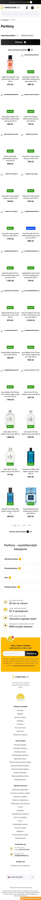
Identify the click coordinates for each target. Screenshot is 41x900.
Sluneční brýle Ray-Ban (20, 765)
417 (30, 525)
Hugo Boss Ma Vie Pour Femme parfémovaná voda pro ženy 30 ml (31, 235)
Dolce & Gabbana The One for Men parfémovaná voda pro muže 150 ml (31, 315)
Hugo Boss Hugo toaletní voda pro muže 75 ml (30, 157)
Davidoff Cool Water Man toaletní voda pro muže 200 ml (30, 471)
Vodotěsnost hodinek (20, 814)
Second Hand (20, 727)
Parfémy (20, 724)
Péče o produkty (20, 817)
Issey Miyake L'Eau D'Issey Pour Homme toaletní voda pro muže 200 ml (10, 394)
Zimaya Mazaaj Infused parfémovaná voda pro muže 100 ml (30, 511)
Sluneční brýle (20, 717)
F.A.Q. (20, 821)
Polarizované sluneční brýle (20, 762)
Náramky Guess (20, 758)
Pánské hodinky (20, 745)
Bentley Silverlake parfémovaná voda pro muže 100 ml (10, 158)
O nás (20, 807)
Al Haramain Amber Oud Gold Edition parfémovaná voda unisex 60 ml (10, 119)
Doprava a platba (20, 796)
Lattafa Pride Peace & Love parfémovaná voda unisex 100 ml (10, 315)
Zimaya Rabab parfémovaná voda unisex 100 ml (10, 353)
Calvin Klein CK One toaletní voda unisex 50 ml (31, 393)
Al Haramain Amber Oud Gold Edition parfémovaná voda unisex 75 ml (30, 79)
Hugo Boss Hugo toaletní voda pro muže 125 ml (30, 197)
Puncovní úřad (20, 828)
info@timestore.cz (21, 855)
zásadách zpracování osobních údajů (23, 665)
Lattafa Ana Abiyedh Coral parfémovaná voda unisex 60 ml (10, 79)
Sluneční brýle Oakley (20, 769)
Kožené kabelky (20, 772)
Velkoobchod (20, 838)
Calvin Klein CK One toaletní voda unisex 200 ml (10, 470)
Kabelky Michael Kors (20, 776)
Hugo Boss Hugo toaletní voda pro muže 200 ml (10, 234)
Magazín (20, 831)
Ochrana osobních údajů (20, 793)
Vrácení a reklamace (20, 800)
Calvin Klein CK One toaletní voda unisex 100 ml (31, 433)
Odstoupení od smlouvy (20, 803)
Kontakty (20, 810)
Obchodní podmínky (20, 789)
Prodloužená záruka (20, 834)
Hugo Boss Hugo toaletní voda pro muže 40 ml (10, 197)
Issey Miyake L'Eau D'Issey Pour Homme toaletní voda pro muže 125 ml (31, 354)
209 (24, 525)
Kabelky (20, 721)
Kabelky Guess (20, 779)
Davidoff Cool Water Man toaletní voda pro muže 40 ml (10, 511)
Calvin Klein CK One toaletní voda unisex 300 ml (10, 433)
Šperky (20, 714)
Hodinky (20, 710)
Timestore (6, 20)
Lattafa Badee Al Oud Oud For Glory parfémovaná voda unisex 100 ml (31, 275)
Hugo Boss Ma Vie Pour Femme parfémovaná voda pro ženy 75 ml (10, 275)
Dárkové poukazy (20, 734)
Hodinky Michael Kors (20, 755)
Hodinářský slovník (20, 824)
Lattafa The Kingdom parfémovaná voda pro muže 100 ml (30, 119)
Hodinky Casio (20, 752)
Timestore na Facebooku (20, 865)
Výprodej (20, 731)
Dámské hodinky (20, 748)
